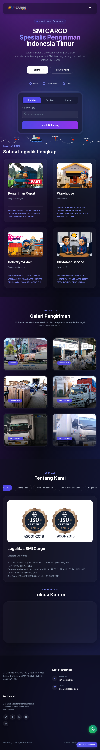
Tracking (35, 69)
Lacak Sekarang (50, 125)
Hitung (68, 100)
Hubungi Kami (62, 69)
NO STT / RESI (29, 108)
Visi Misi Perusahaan (70, 488)
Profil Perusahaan (44, 488)
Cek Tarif (50, 100)
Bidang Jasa (22, 488)
